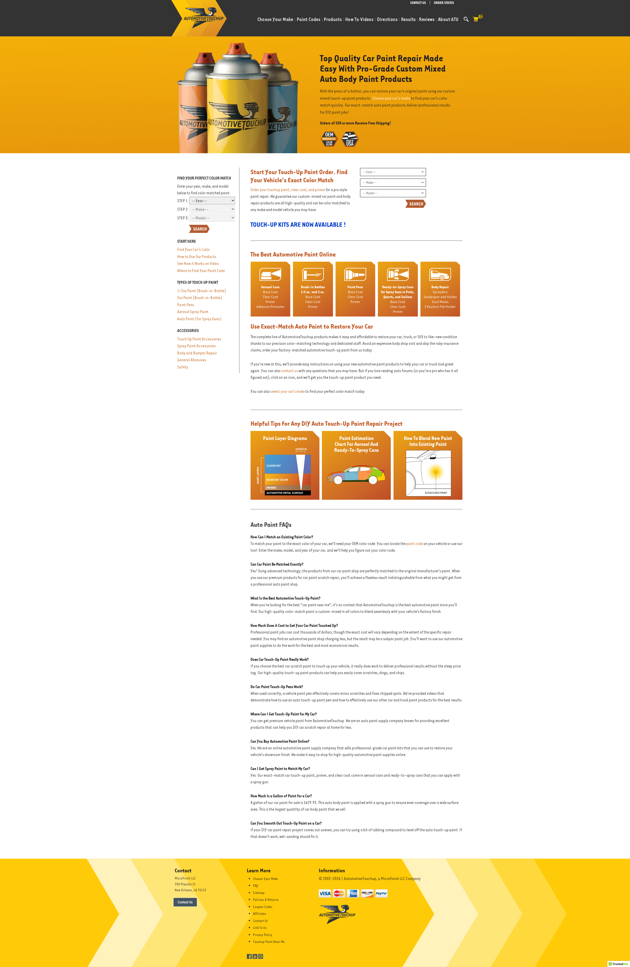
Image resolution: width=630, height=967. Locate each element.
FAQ (255, 886)
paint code (414, 544)
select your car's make (288, 391)
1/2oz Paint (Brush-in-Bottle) (201, 290)
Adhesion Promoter (270, 306)
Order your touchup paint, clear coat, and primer (288, 190)
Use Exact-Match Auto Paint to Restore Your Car (312, 326)
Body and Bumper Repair (197, 353)
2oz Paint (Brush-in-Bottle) (199, 297)
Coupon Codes (262, 907)
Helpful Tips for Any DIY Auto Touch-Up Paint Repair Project (327, 423)
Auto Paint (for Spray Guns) (199, 319)
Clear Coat (270, 297)
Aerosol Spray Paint (192, 311)
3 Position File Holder (440, 306)
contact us (289, 371)
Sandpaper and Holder (440, 297)
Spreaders (440, 292)
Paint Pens (185, 304)
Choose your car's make (391, 98)
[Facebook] (249, 956)
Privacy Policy (262, 935)
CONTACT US (418, 3)
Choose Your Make (265, 879)
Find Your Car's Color (193, 249)
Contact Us (185, 902)
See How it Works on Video (198, 263)
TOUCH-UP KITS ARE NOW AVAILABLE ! (298, 224)
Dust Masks (440, 302)
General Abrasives (191, 360)
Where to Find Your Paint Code (201, 270)
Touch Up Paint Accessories (199, 339)
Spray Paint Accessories (196, 346)
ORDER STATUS (444, 3)
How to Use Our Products (196, 256)
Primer (270, 302)
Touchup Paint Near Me (269, 942)
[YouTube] (254, 956)
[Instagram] (260, 956)
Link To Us (260, 928)
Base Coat (270, 292)
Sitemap (259, 893)
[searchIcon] (466, 19)
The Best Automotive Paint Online (293, 254)
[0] (475, 22)
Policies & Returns (266, 900)
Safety (182, 367)
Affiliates (259, 914)
